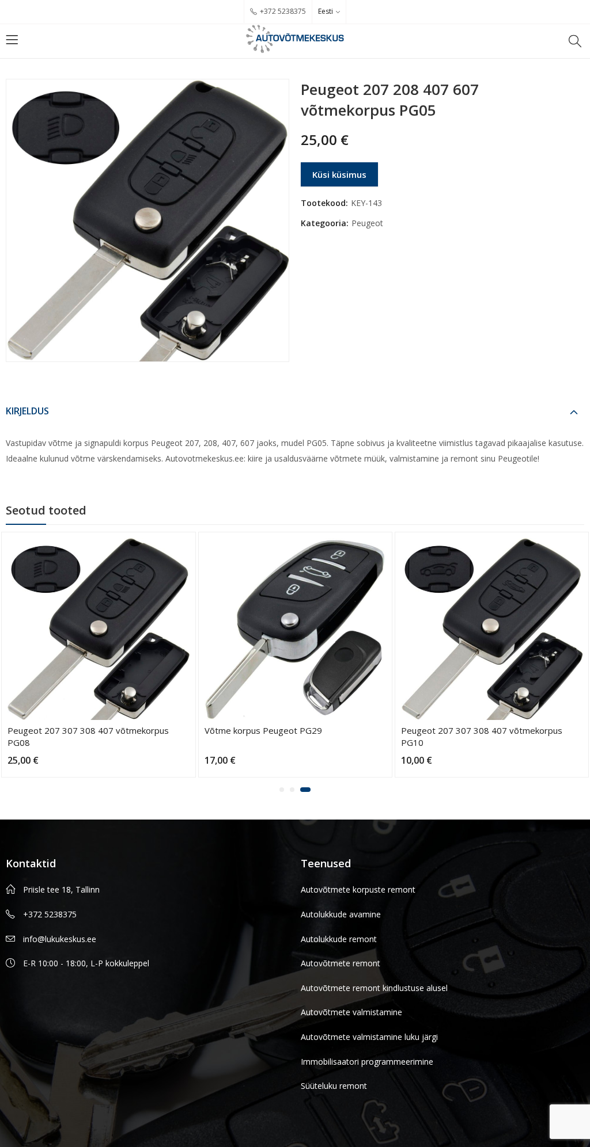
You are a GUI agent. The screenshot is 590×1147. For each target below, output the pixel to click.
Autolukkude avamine (341, 914)
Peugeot (367, 223)
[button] (285, 789)
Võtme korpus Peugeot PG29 (66, 730)
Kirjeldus (27, 411)
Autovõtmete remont (340, 963)
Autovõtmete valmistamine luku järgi (369, 1036)
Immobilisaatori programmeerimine (367, 1061)
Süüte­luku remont (334, 1085)
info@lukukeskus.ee (59, 938)
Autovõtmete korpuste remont (358, 889)
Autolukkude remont (339, 938)
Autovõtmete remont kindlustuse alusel (374, 987)
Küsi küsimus (339, 174)
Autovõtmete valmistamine (351, 1012)
